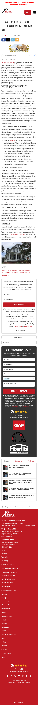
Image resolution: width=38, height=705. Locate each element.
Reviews (4, 646)
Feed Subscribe (20, 330)
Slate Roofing (6, 270)
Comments (18, 337)
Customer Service (7, 564)
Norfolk (4, 612)
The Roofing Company (17, 234)
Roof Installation (7, 583)
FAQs (3, 657)
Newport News (6, 616)
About (3, 631)
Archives (31, 461)
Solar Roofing (26, 270)
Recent (6, 461)
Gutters (4, 594)
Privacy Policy (28, 326)
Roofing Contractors (8, 634)
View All (4, 624)
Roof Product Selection (9, 568)
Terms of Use (18, 326)
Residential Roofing (8, 575)
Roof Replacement (8, 579)
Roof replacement (7, 63)
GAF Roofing (5, 275)
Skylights (4, 598)
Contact (4, 553)
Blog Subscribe (19, 305)
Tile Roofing (6, 272)
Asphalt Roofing (25, 272)
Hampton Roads (7, 605)
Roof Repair (5, 586)
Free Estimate (19, 703)
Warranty (4, 557)
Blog (3, 638)
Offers (3, 642)
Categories (19, 461)
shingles (12, 140)
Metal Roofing (16, 270)
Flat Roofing (15, 272)
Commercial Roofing (8, 590)
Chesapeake (5, 609)
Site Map (23, 680)
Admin (6, 36)
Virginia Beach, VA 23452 (11, 533)
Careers (4, 649)
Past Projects (6, 653)
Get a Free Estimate (19, 391)
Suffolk (3, 620)
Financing (4, 561)
